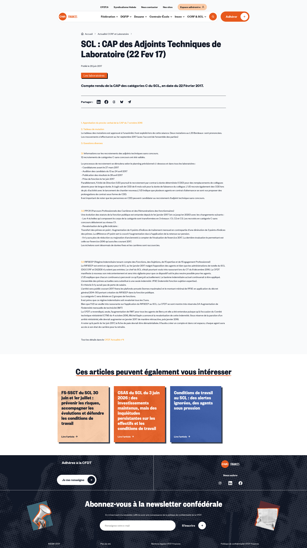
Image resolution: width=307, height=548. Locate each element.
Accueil (89, 33)
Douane (139, 16)
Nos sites (168, 7)
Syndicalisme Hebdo (125, 7)
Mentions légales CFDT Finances (166, 543)
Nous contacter (149, 7)
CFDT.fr (104, 7)
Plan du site (105, 543)
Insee (178, 16)
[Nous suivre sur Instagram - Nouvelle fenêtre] (220, 483)
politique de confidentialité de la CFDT (184, 514)
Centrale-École (159, 16)
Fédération (108, 16)
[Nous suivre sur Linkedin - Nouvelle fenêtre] (230, 483)
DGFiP (125, 16)
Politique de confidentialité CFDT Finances (240, 543)
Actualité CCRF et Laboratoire (113, 33)
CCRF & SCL (195, 16)
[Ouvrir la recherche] (213, 16)
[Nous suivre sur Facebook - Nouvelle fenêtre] (240, 483)
